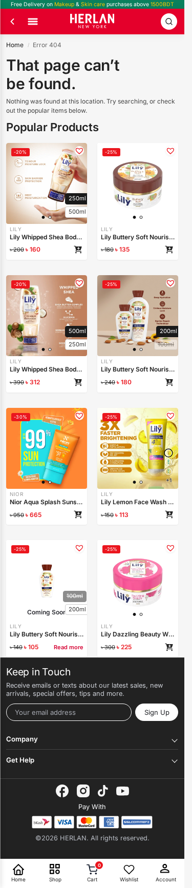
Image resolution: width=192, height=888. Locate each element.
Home (15, 45)
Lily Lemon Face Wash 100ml (138, 502)
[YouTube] (122, 791)
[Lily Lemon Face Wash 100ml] (168, 453)
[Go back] (12, 21)
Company (22, 739)
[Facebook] (62, 790)
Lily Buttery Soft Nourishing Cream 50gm (138, 237)
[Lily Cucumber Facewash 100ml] (168, 471)
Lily (16, 229)
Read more (68, 647)
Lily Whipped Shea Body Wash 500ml (46, 369)
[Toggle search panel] (169, 21)
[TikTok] (103, 791)
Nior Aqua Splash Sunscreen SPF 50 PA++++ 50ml (46, 502)
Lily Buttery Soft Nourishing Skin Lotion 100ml (46, 634)
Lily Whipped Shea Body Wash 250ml (46, 237)
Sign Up (156, 712)
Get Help (20, 760)
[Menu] (33, 21)
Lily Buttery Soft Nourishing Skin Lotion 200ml (138, 369)
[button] (79, 150)
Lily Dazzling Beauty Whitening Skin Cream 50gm (138, 634)
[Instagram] (83, 790)
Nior (16, 494)
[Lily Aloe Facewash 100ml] (168, 462)
